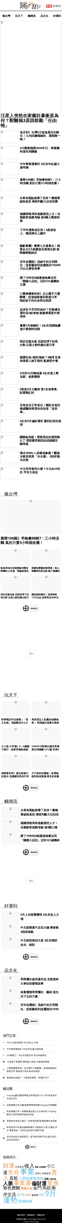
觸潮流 (32, 15)
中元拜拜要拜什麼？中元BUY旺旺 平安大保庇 (40, 470)
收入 (29, 1165)
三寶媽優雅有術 (31, 1178)
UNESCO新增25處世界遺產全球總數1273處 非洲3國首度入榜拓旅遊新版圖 (45, 749)
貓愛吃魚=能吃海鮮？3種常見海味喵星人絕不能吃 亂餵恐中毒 (40, 359)
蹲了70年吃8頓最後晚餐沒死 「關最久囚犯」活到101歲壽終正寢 (39, 281)
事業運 (22, 1183)
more (34, 608)
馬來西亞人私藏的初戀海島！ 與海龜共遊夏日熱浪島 (45, 722)
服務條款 (31, 1215)
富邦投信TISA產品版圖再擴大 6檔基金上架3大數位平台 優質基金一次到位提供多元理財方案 (32, 1129)
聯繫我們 (41, 1215)
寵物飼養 (25, 1201)
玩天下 (19, 15)
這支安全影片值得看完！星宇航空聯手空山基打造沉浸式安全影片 (31, 1138)
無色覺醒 (11, 1188)
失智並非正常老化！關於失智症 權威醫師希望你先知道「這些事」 (40, 408)
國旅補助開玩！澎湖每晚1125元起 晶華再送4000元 (45, 596)
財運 (9, 1165)
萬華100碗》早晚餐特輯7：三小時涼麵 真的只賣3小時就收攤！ (40, 181)
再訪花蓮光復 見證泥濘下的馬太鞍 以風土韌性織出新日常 (39, 343)
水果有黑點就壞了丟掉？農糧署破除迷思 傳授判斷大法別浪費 (40, 199)
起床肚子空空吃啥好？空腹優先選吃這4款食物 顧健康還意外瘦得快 (40, 313)
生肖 (13, 1172)
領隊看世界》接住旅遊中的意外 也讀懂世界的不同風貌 (15, 776)
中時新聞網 (53, 6)
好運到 (57, 15)
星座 (53, 1183)
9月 (41, 1194)
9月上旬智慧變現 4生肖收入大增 (22, 1042)
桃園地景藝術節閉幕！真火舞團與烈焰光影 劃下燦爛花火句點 (46, 570)
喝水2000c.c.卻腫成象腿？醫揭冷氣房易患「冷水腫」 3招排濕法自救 (40, 456)
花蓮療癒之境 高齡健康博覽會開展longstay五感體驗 (32, 1104)
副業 (46, 1178)
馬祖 (46, 1188)
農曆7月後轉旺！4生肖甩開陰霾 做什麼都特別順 (40, 327)
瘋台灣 (6, 15)
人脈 (8, 1183)
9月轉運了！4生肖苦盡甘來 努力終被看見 (27, 1055)
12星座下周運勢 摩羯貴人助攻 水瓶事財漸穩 (28, 1061)
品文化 (44, 15)
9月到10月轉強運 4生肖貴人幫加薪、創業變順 (39, 375)
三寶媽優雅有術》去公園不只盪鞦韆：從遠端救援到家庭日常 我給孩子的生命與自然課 (40, 297)
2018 (21, 1194)
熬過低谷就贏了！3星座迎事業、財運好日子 (28, 1077)
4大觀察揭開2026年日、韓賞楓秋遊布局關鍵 (40, 149)
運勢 (36, 1167)
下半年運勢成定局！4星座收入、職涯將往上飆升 (38, 231)
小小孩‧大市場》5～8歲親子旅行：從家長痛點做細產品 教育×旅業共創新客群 (15, 749)
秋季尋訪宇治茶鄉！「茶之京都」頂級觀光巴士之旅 (14, 722)
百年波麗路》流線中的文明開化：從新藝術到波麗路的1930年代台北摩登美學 (40, 265)
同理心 (38, 1173)
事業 (27, 1171)
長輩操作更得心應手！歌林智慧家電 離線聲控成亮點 (32, 1120)
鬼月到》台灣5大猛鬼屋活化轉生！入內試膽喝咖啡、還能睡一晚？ (40, 135)
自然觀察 (42, 1167)
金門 (37, 1188)
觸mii (31, 5)
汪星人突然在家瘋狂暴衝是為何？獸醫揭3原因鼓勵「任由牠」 (30, 120)
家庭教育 (46, 1173)
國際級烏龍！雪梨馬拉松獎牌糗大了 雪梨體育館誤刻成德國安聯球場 (40, 440)
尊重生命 (26, 1188)
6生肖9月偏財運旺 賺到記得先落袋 (40, 422)
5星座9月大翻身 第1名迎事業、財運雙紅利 (40, 391)
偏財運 (39, 1183)
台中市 (35, 1195)
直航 (13, 1178)
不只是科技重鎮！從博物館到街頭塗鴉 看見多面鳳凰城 (45, 776)
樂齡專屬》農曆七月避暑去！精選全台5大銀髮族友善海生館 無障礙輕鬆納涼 (40, 249)
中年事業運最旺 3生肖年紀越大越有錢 (40, 165)
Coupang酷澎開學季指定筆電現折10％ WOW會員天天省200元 (32, 1097)
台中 (28, 1195)
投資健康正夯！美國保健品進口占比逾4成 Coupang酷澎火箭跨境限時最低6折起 (31, 1113)
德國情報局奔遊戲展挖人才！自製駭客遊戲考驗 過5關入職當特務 (40, 217)
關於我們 (21, 1215)
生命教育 (19, 1166)
